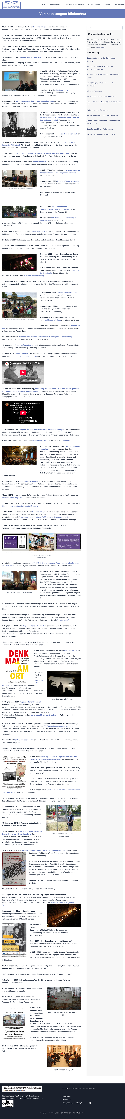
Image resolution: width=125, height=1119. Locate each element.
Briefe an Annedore (94, 91)
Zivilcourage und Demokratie (98, 110)
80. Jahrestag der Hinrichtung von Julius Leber (35, 101)
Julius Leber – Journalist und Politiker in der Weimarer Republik (43, 517)
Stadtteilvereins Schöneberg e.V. (27, 1096)
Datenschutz (67, 1100)
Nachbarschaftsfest (52, 320)
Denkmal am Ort (39, 27)
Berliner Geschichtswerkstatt (31, 1099)
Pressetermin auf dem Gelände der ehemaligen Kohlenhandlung (45, 337)
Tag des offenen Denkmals (31, 57)
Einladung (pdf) (63, 620)
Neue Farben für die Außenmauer (100, 129)
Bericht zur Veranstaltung (34, 276)
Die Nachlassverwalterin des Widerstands (103, 115)
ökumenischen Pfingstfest (12, 498)
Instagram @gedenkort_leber (73, 1103)
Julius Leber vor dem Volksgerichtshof (102, 96)
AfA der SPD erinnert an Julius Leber (101, 134)
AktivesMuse (55, 903)
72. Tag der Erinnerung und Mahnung (58, 726)
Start (43, 5)
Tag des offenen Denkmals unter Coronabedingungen (42, 430)
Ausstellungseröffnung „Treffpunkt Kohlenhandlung (43, 850)
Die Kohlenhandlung (54, 5)
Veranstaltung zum (42, 153)
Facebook (66, 441)
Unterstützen (119, 5)
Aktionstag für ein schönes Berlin (44, 715)
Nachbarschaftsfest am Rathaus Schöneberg (20, 506)
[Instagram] (90, 1103)
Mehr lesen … (101, 47)
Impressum (66, 1096)
